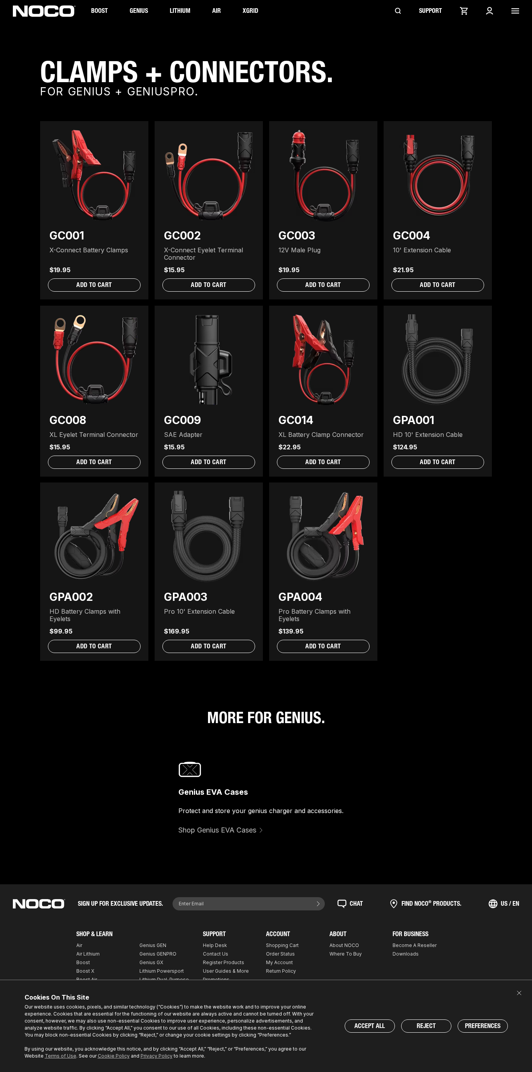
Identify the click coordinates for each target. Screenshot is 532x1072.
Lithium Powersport (161, 971)
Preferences (482, 1026)
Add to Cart (94, 285)
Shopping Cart (282, 945)
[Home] (44, 11)
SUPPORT (430, 10)
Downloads (406, 954)
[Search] (398, 11)
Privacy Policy (157, 1056)
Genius (139, 10)
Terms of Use (60, 1056)
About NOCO (344, 945)
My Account (279, 962)
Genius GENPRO (157, 954)
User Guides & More (226, 971)
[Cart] (464, 11)
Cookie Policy (114, 1056)
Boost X (85, 971)
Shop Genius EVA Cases (217, 830)
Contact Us (215, 954)
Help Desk (215, 945)
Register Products (223, 962)
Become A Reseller (415, 945)
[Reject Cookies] (519, 993)
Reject (426, 1026)
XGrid (250, 10)
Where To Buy (345, 954)
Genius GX (151, 962)
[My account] (489, 11)
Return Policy (281, 971)
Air (216, 10)
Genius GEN (152, 945)
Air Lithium (88, 954)
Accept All (369, 1026)
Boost (99, 10)
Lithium (180, 10)
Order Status (280, 954)
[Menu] (515, 11)
